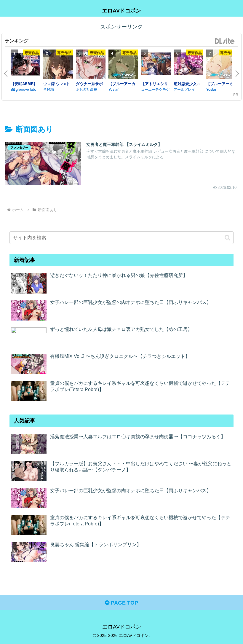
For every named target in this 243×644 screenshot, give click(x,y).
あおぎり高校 (86, 89)
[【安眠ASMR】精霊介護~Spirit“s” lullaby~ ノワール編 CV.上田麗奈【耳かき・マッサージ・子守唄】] (25, 65)
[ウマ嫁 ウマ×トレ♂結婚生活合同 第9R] (58, 65)
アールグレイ (184, 89)
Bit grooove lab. (23, 89)
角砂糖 (48, 89)
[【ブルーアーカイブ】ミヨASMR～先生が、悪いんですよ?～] (123, 65)
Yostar (113, 89)
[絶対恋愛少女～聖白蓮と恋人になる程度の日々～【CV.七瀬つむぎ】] (188, 64)
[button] (227, 237)
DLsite (225, 41)
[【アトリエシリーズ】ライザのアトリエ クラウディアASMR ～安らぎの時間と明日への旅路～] (156, 64)
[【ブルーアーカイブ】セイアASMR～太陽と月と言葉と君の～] (221, 65)
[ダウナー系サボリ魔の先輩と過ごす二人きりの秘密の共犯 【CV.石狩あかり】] (90, 65)
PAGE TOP (123, 603)
